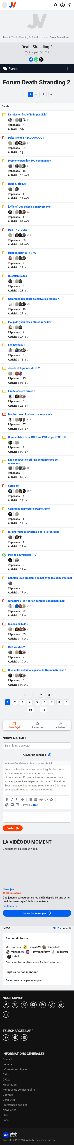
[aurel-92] (20, 373)
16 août (24, 175)
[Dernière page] (49, 695)
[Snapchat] (6, 1014)
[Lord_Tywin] (10, 675)
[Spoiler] (51, 799)
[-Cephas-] (17, 120)
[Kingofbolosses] (10, 120)
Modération (10, 1084)
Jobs (6, 1120)
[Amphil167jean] (20, 258)
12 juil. (24, 359)
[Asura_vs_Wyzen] (23, 212)
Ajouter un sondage (34, 754)
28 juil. (24, 290)
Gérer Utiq (9, 1099)
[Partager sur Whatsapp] (36, 59)
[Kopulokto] (10, 468)
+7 (28, 143)
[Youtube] (33, 1004)
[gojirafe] (23, 491)
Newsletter (9, 1110)
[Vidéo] (17, 805)
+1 (28, 120)
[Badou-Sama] (10, 304)
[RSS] (42, 1004)
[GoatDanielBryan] (10, 258)
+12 (29, 606)
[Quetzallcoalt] (17, 143)
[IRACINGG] (10, 583)
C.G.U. (6, 1074)
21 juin (24, 428)
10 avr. (24, 661)
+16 (29, 235)
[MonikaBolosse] (23, 120)
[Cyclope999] (23, 350)
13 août (24, 198)
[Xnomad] (20, 235)
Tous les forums (40, 37)
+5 (28, 304)
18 (43, 94)
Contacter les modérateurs (22, 962)
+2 (28, 468)
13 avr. (24, 615)
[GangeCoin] (10, 442)
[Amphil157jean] (20, 304)
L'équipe (7, 1064)
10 (30, 709)
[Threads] (61, 1004)
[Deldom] (10, 166)
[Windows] (24, 1037)
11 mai (24, 523)
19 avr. (24, 569)
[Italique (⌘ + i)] (12, 799)
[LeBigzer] (23, 468)
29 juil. (24, 267)
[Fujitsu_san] (23, 629)
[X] (15, 1004)
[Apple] (15, 1037)
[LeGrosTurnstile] (23, 396)
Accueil (6, 37)
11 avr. (24, 638)
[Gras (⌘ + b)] (7, 799)
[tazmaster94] (20, 652)
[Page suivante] (41, 695)
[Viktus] (20, 537)
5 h (22, 129)
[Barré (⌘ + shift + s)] (22, 799)
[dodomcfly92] (20, 350)
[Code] (46, 799)
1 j (21, 152)
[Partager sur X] (41, 59)
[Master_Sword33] (17, 560)
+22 (29, 491)
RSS (5, 1115)
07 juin (24, 477)
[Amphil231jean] (23, 166)
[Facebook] (6, 1004)
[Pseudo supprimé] (23, 143)
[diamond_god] (10, 606)
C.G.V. (6, 1079)
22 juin (24, 405)
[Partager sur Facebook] (31, 59)
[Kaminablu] (17, 606)
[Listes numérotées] (36, 799)
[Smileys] (7, 805)
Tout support (31, 52)
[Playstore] (6, 1037)
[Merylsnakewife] (10, 419)
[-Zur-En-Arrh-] (23, 235)
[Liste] (30, 799)
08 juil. (24, 382)
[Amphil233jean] (20, 212)
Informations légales (15, 1069)
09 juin (24, 451)
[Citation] (41, 799)
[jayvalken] (10, 189)
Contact (7, 1059)
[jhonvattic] (10, 491)
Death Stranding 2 (21, 37)
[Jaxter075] (10, 652)
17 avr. (24, 592)
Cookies (8, 1094)
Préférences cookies (15, 1105)
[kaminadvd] (10, 212)
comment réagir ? (44, 763)
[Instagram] (24, 1004)
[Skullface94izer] (23, 652)
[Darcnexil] (20, 143)
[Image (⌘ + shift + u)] (12, 805)
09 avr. (24, 684)
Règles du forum (49, 962)
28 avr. (24, 546)
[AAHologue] (10, 396)
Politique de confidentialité (19, 1089)
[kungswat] (20, 120)
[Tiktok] (51, 1004)
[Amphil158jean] (10, 281)
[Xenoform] (20, 468)
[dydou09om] (10, 560)
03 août (24, 221)
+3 (28, 350)
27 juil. (24, 313)
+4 (28, 166)
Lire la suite (9, 906)
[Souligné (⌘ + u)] (17, 799)
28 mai (24, 500)
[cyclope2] (10, 514)
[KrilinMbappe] (10, 350)
